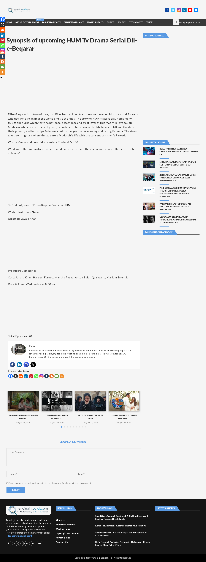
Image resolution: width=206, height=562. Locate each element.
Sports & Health (95, 22)
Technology (136, 22)
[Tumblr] (46, 376)
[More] (62, 376)
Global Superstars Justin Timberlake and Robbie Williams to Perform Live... (178, 219)
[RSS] (51, 376)
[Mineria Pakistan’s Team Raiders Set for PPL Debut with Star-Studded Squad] (149, 164)
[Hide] (1, 77)
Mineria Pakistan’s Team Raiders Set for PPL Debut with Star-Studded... (178, 165)
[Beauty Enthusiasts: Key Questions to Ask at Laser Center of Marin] (149, 151)
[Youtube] (190, 10)
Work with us (63, 529)
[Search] (176, 22)
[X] (15, 376)
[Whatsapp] (36, 376)
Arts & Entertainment (27, 21)
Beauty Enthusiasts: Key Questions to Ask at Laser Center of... (179, 151)
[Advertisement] (99, 10)
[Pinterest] (31, 376)
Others (149, 22)
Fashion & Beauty (51, 22)
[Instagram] (179, 10)
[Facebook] (167, 10)
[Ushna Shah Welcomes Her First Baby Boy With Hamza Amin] (124, 401)
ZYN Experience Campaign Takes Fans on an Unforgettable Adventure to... (178, 177)
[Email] (196, 10)
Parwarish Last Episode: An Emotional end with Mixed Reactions (175, 207)
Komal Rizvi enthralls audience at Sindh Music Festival (120, 525)
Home (9, 22)
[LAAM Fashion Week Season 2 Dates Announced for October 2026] (57, 401)
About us (60, 520)
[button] (12, 409)
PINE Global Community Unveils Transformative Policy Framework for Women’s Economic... (178, 192)
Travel (111, 22)
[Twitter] (173, 10)
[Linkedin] (184, 10)
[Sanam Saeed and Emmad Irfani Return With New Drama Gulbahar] (23, 401)
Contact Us (62, 542)
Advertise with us (65, 525)
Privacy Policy (63, 538)
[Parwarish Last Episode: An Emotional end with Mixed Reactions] (149, 206)
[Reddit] (21, 376)
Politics (122, 22)
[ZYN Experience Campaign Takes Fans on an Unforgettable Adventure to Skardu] (149, 177)
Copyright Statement (67, 533)
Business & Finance (74, 22)
